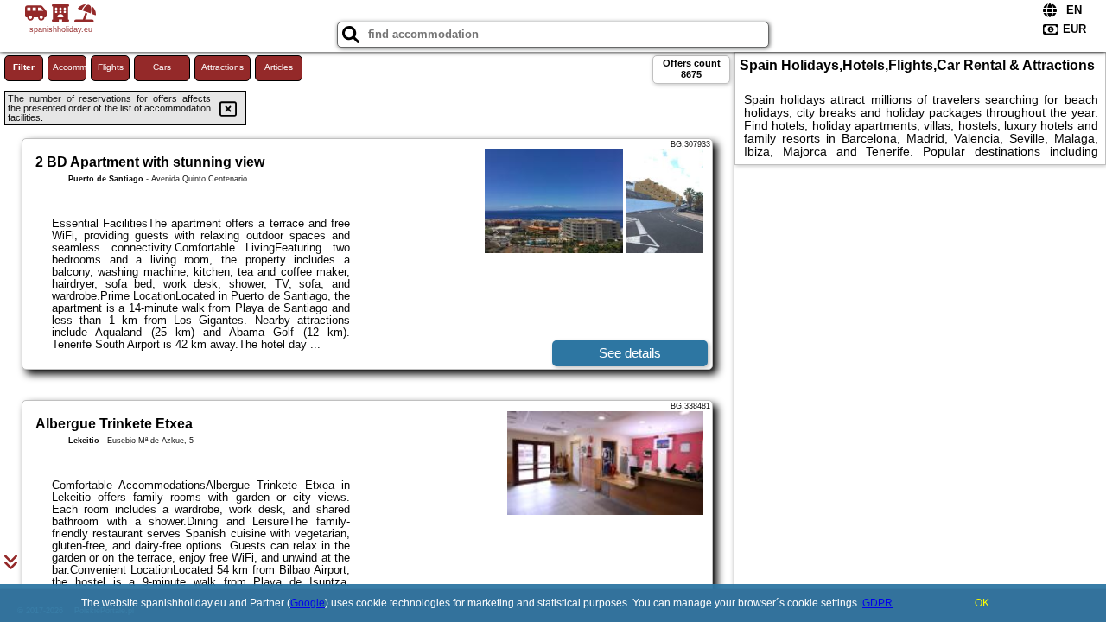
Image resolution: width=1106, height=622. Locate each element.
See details (630, 353)
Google (307, 603)
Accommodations (69, 67)
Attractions (222, 67)
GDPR (877, 603)
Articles (278, 67)
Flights (111, 67)
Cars (162, 67)
